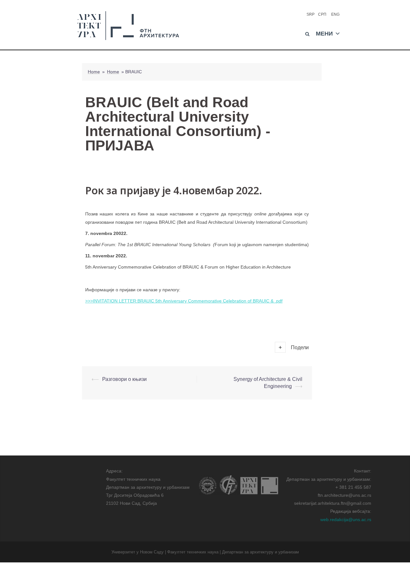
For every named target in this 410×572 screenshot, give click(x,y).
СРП (322, 14)
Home (94, 71)
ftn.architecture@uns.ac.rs (344, 495)
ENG (335, 14)
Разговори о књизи (124, 379)
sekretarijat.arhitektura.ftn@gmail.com (332, 503)
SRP (311, 14)
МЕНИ (324, 32)
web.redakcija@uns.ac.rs (345, 519)
